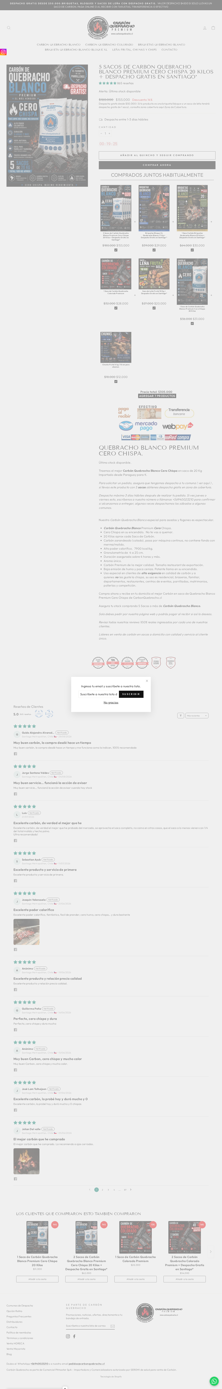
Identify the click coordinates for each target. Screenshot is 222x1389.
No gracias (111, 702)
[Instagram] (3, 52)
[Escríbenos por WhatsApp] (214, 1381)
